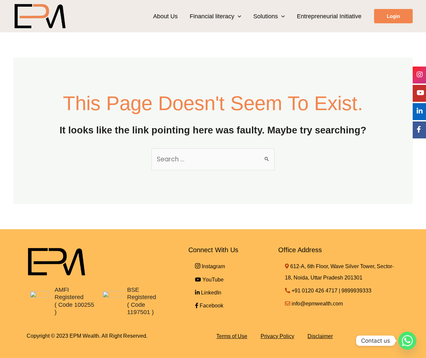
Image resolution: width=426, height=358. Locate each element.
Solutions (265, 16)
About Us (165, 16)
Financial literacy (212, 16)
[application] (237, 16)
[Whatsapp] (407, 341)
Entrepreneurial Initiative (329, 16)
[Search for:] (213, 159)
